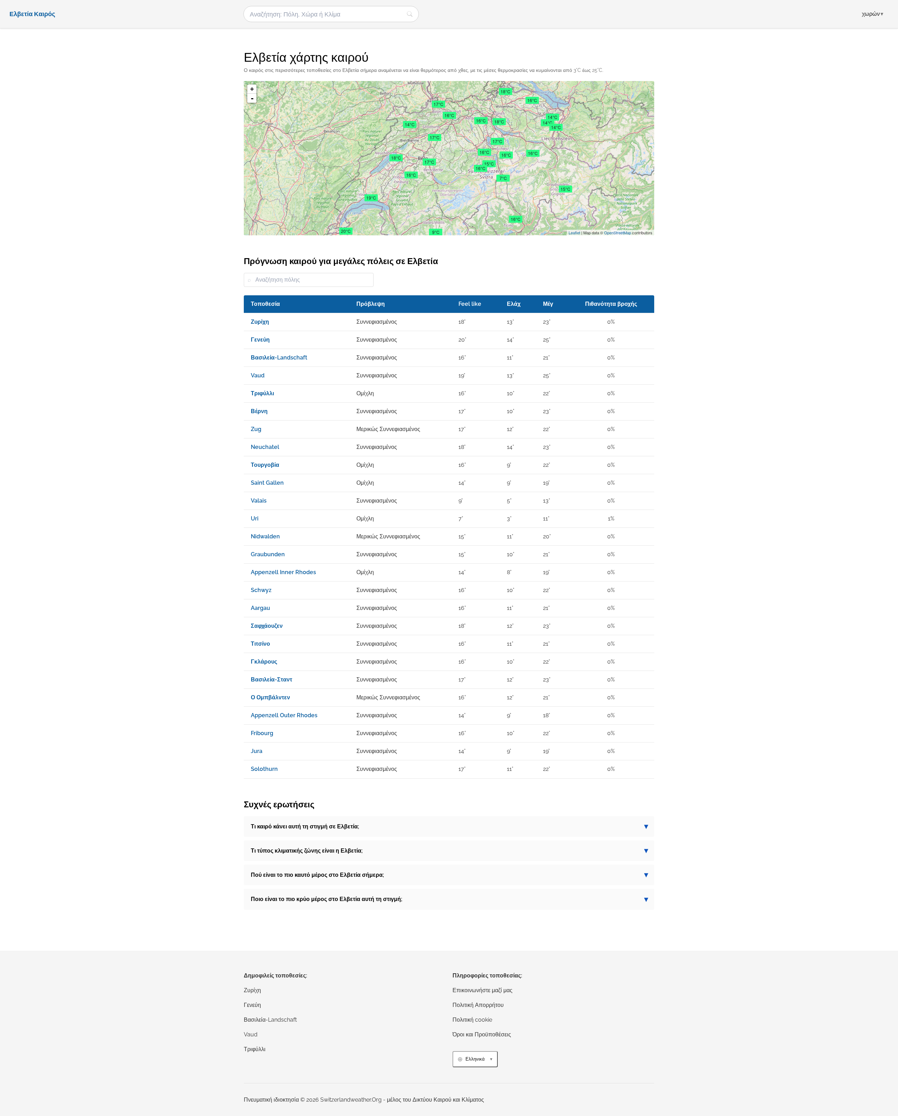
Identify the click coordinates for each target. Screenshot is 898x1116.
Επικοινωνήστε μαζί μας (482, 990)
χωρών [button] (872, 14)
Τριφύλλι (255, 1049)
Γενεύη (252, 1005)
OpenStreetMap (617, 232)
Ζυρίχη (252, 990)
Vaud (250, 1034)
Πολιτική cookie (472, 1019)
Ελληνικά (475, 1059)
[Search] (409, 14)
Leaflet (574, 232)
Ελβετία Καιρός (32, 14)
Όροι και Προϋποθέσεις (482, 1034)
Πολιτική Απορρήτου (478, 1005)
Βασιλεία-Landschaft (270, 1019)
